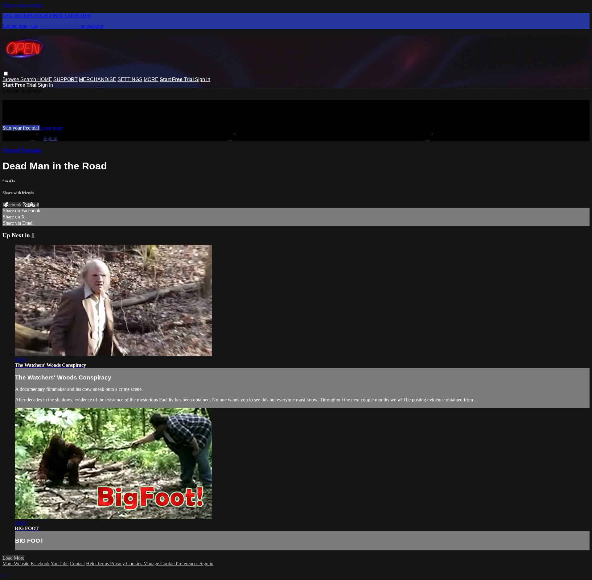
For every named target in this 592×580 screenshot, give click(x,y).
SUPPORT (65, 79)
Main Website (15, 563)
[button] (6, 74)
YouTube (59, 563)
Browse (11, 79)
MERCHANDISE (97, 79)
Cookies (134, 563)
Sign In (45, 85)
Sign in (202, 79)
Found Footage (21, 150)
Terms (103, 563)
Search (28, 79)
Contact (77, 563)
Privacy (118, 563)
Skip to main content (22, 5)
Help (91, 563)
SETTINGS (129, 79)
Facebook (12, 204)
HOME (44, 79)
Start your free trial (21, 127)
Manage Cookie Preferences (171, 563)
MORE (151, 79)
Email (33, 204)
